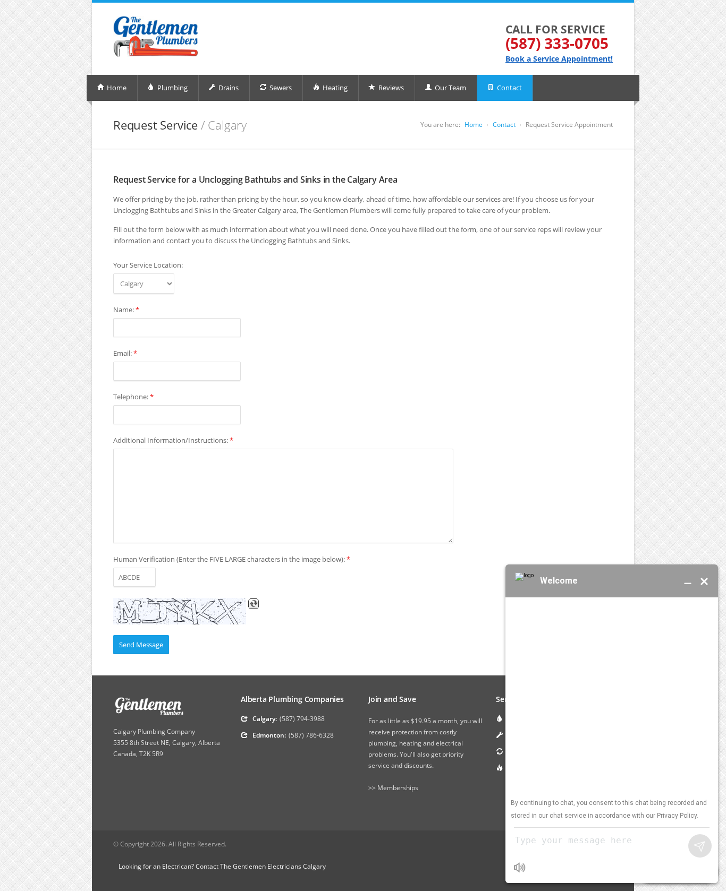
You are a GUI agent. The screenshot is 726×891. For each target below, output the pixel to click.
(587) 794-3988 (302, 718)
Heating (334, 87)
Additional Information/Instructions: (173, 440)
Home (115, 87)
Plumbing (172, 87)
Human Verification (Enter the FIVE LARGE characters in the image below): (231, 559)
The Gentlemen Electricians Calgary (273, 866)
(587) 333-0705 (557, 43)
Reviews (390, 87)
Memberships (397, 787)
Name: (126, 309)
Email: (125, 353)
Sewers (280, 87)
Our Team (449, 87)
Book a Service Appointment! (559, 59)
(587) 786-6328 (311, 735)
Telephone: (133, 396)
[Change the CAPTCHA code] (253, 603)
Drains (228, 87)
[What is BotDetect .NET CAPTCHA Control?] (179, 611)
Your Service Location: (148, 265)
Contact (508, 87)
